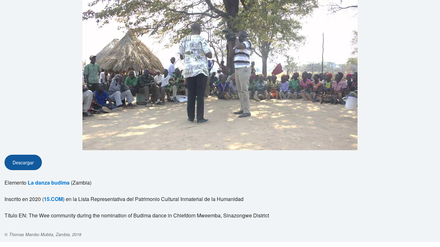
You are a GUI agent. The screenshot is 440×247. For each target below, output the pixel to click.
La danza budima (49, 182)
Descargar (23, 162)
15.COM (53, 199)
